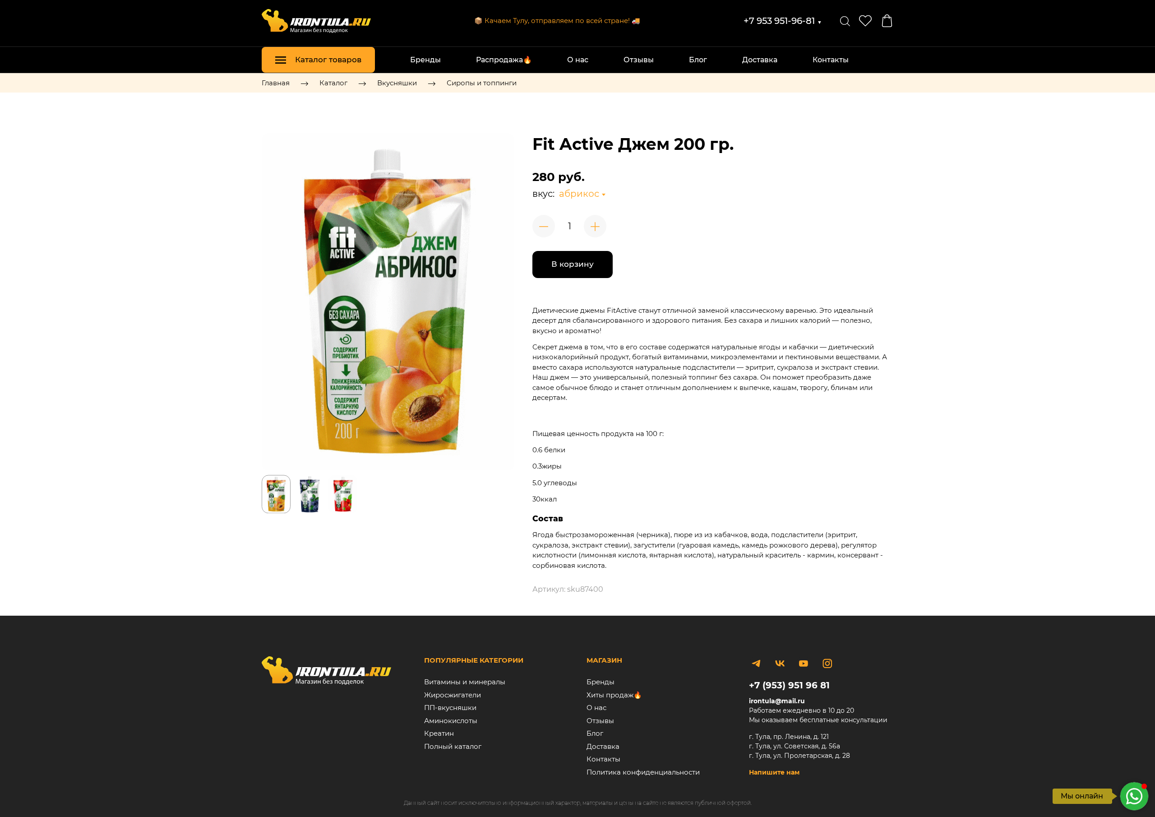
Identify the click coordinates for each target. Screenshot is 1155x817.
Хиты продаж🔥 (614, 695)
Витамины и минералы (464, 682)
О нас (577, 60)
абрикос (579, 193)
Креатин (439, 733)
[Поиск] (845, 20)
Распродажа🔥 (504, 60)
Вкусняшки (397, 83)
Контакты (831, 60)
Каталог (333, 83)
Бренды (425, 60)
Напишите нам (774, 772)
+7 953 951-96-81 (783, 20)
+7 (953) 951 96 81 (789, 685)
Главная (276, 83)
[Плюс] (595, 226)
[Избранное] (865, 20)
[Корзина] (887, 20)
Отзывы (639, 60)
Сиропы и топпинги (482, 83)
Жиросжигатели (452, 695)
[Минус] (543, 226)
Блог (698, 60)
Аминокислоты (450, 720)
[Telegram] (756, 663)
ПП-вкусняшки (450, 707)
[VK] (779, 663)
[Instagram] (827, 663)
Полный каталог (452, 746)
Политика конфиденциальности (643, 772)
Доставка (759, 60)
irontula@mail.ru (777, 701)
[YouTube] (803, 663)
